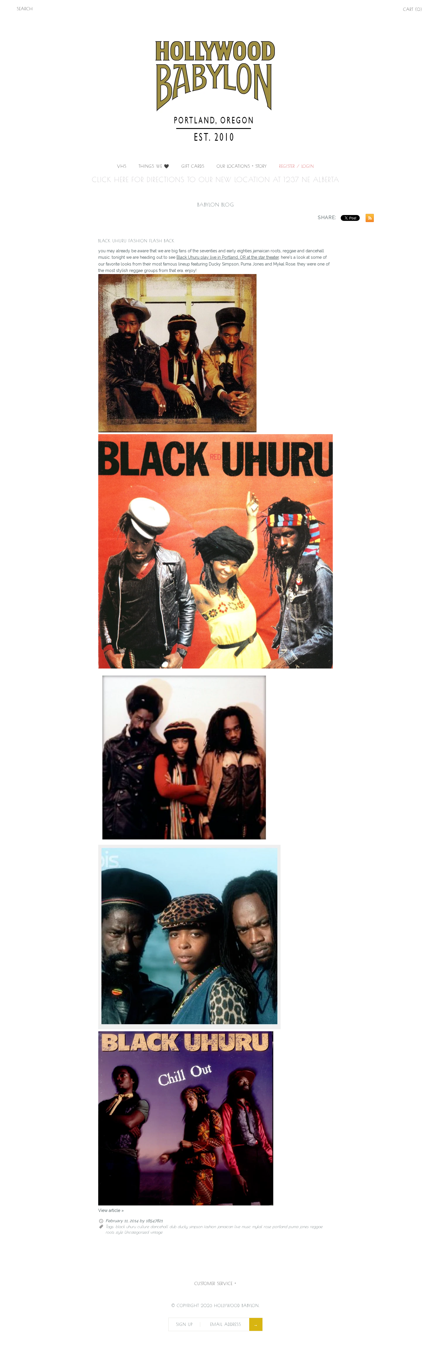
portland (279, 1226)
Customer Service (215, 1283)
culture (143, 1226)
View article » (111, 1210)
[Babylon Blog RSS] (368, 219)
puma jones (298, 1226)
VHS (121, 166)
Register (287, 166)
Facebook (373, 10)
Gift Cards (192, 166)
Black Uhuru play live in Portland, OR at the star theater (228, 257)
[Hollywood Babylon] (215, 22)
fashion (210, 1226)
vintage (156, 1232)
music (246, 1226)
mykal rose (261, 1226)
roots (110, 1232)
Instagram (389, 10)
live (237, 1226)
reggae (316, 1226)
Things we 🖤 (154, 166)
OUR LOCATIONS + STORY (242, 166)
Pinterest (381, 10)
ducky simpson (190, 1226)
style (119, 1232)
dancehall (159, 1226)
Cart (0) (412, 9)
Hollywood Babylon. (237, 1305)
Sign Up (184, 1324)
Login (307, 166)
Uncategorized (136, 1232)
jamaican (225, 1226)
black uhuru (126, 1226)
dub (172, 1226)
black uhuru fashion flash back (136, 241)
